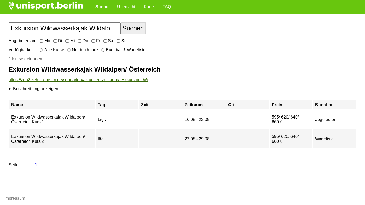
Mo (47, 40)
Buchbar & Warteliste (126, 50)
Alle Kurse (54, 50)
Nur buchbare (85, 50)
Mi (72, 40)
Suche (101, 7)
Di (60, 40)
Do (85, 40)
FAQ (166, 7)
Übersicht (126, 7)
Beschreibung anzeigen (35, 88)
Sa (110, 40)
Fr (98, 40)
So (124, 40)
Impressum (14, 198)
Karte (149, 7)
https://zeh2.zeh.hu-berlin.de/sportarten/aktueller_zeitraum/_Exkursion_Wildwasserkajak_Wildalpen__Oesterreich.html (81, 79)
